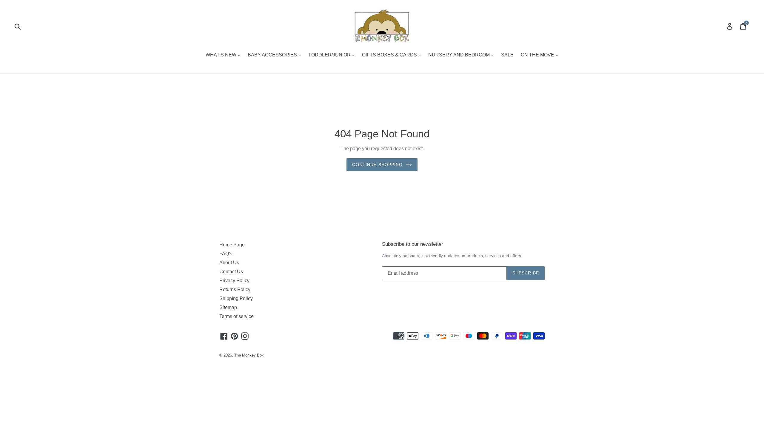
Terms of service (236, 316)
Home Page (232, 244)
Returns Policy (234, 289)
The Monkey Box (249, 355)
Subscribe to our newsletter (412, 244)
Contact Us (231, 271)
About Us (229, 262)
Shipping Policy (236, 298)
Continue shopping (377, 164)
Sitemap (228, 307)
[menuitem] (223, 55)
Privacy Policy (234, 280)
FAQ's (225, 253)
